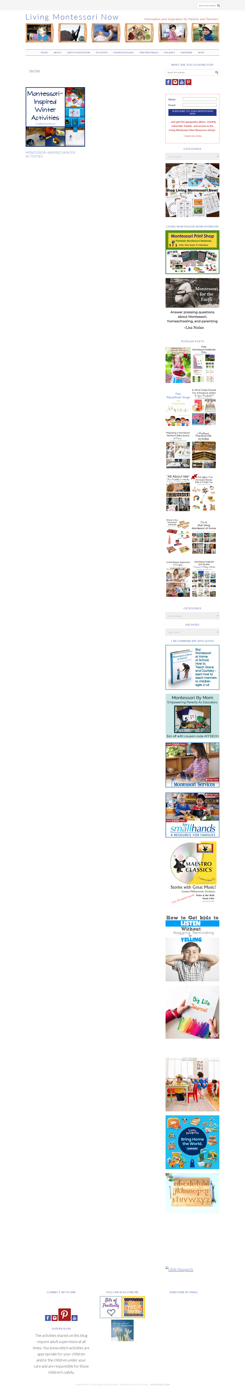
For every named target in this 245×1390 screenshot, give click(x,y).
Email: (172, 105)
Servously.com (160, 1384)
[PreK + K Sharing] (133, 1316)
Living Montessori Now (122, 28)
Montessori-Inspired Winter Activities (50, 154)
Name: (172, 99)
